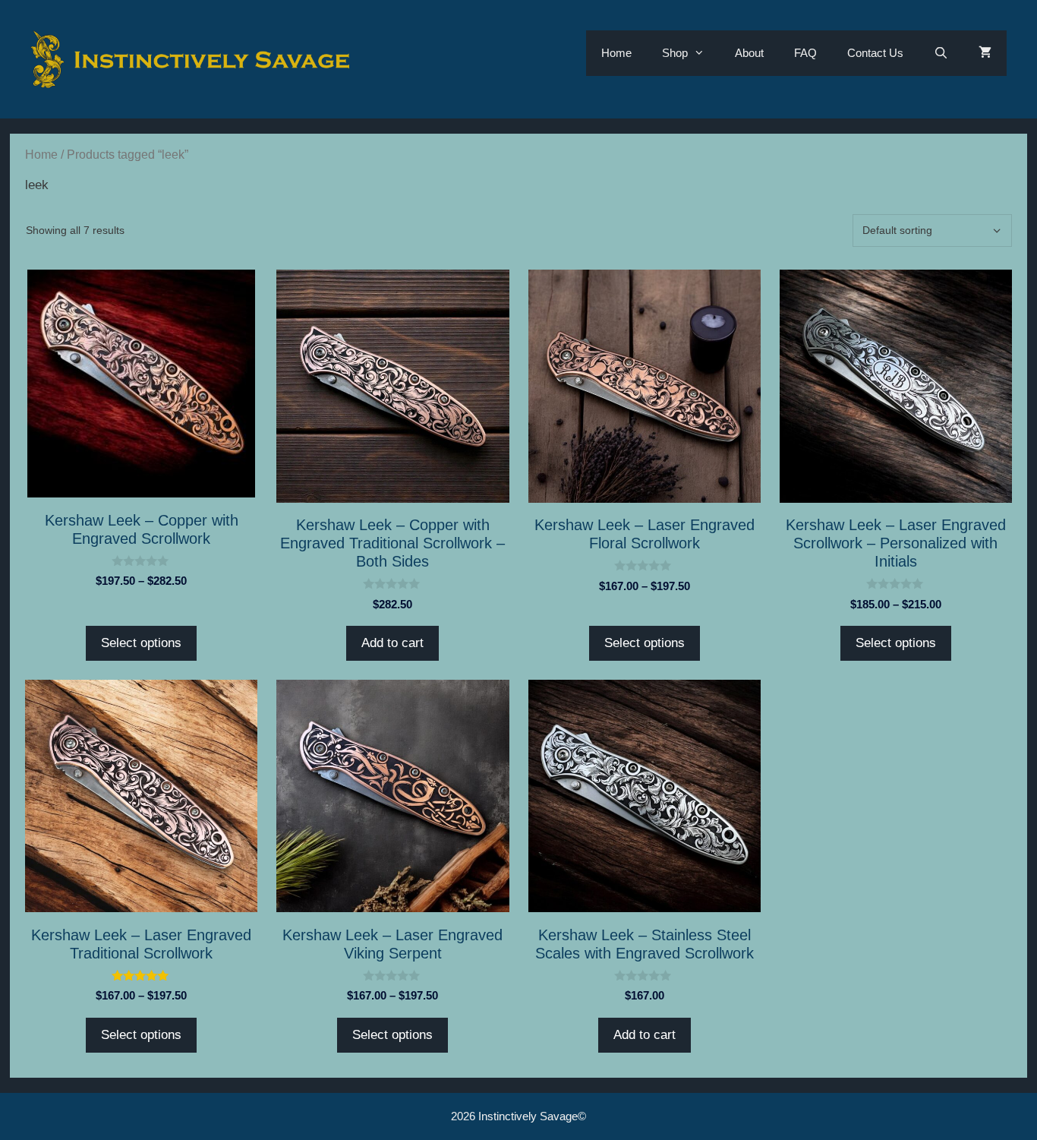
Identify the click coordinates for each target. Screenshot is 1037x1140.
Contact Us (875, 52)
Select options (141, 643)
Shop (675, 52)
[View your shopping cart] (985, 53)
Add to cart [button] (392, 643)
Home (616, 52)
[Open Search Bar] (941, 53)
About (749, 52)
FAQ (805, 52)
